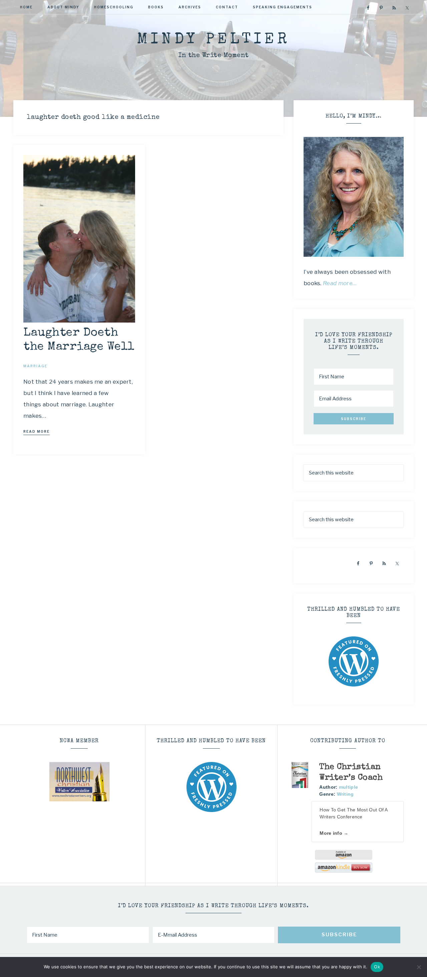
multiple (348, 787)
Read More (36, 431)
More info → (334, 833)
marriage (35, 366)
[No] (418, 967)
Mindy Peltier (213, 39)
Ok (377, 966)
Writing (345, 794)
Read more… (340, 283)
